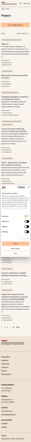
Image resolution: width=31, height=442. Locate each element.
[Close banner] (28, 187)
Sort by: (19, 33)
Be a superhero (6, 374)
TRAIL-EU (5, 44)
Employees (4, 360)
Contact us (4, 367)
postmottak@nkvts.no (8, 414)
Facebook (4, 423)
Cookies (3, 435)
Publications (5, 364)
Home (2, 8)
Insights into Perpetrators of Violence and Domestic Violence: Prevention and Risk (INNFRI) (14, 296)
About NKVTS (5, 357)
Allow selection (15, 248)
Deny (15, 253)
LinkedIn (4, 427)
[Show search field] (20, 3)
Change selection (17, 25)
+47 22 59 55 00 (6, 411)
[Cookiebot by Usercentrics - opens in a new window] (18, 187)
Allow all (15, 243)
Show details (22, 238)
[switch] (26, 221)
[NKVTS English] (9, 3)
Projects (4, 371)
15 (13, 327)
